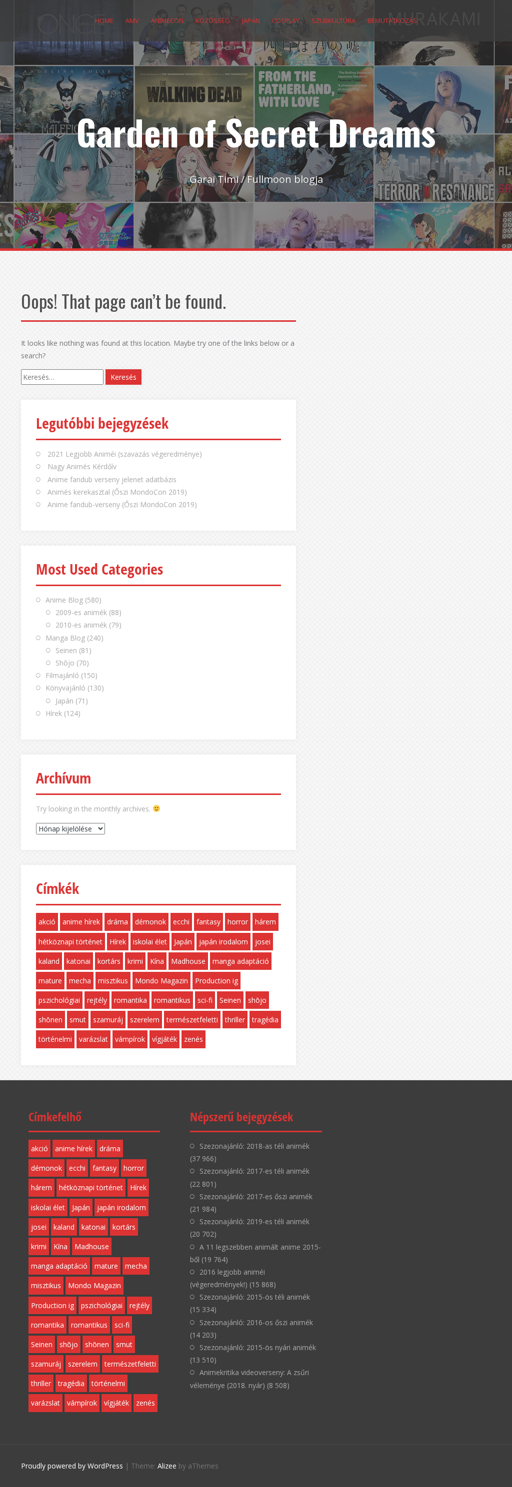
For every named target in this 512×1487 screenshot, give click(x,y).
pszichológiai (59, 1000)
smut (78, 1019)
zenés (193, 1039)
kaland (49, 961)
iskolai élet (150, 941)
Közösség (213, 20)
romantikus (172, 1000)
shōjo (257, 1000)
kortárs (109, 961)
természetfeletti (192, 1019)
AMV (132, 20)
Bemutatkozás (392, 20)
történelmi (55, 1039)
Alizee (167, 1466)
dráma (117, 921)
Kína (157, 961)
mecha (80, 980)
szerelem (145, 1019)
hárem (265, 921)
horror (238, 921)
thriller (235, 1019)
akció (47, 921)
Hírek (54, 713)
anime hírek (81, 921)
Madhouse (188, 961)
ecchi (181, 921)
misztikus (113, 980)
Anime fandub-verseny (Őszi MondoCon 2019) (122, 504)
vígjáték (164, 1039)
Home (104, 20)
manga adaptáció (240, 961)
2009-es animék (81, 612)
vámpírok (130, 1039)
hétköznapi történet (70, 941)
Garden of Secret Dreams (256, 131)
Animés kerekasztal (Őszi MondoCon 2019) (117, 492)
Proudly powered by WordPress (72, 1466)
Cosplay (286, 20)
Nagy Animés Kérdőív (82, 466)
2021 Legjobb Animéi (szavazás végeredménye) (125, 454)
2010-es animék (81, 625)
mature (50, 980)
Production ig (216, 980)
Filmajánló (62, 675)
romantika (130, 1000)
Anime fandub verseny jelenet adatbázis (112, 479)
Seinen (66, 650)
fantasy (208, 921)
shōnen (50, 1019)
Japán (251, 20)
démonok (150, 921)
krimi (135, 961)
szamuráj (108, 1019)
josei (262, 941)
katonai (78, 961)
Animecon (167, 20)
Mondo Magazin (161, 980)
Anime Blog (64, 600)
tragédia (265, 1019)
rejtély (97, 1000)
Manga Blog (65, 638)
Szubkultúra (334, 20)
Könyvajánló (66, 688)
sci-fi (205, 1000)
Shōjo (65, 663)
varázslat (93, 1039)
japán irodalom (223, 941)
